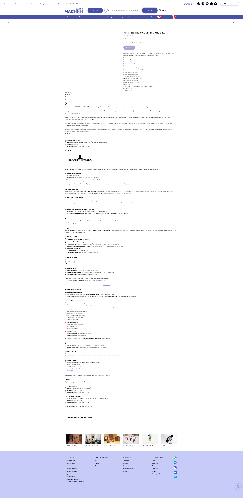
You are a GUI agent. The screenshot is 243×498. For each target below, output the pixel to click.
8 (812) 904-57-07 (77, 390)
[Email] (215, 3)
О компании (8, 4)
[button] (229, 4)
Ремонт (125, 471)
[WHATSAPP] (198, 3)
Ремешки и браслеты (135, 17)
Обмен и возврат (128, 468)
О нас (153, 460)
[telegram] (203, 3)
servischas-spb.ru (89, 406)
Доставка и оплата (21, 4)
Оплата (125, 463)
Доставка (126, 460)
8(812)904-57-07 (90, 280)
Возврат (43, 4)
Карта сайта (155, 463)
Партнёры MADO (72, 4)
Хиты (152, 17)
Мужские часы (72, 17)
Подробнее (106, 284)
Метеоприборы (71, 476)
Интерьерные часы (97, 17)
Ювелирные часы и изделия (116, 17)
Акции (147, 17)
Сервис (60, 4)
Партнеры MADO (157, 474)
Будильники (70, 474)
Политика (155, 466)
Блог (96, 466)
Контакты (52, 4)
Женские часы (84, 17)
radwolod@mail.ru (100, 280)
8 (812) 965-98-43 (77, 144)
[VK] (211, 3)
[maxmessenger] (207, 3)
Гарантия (34, 4)
